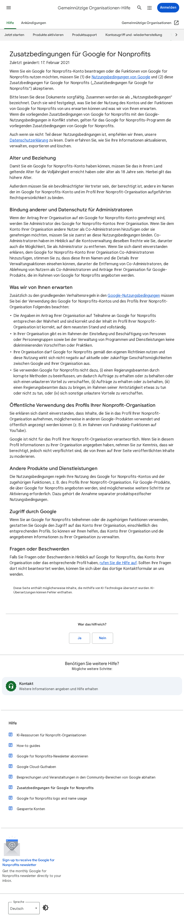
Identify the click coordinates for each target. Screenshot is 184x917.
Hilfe (10, 23)
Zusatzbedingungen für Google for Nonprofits (55, 788)
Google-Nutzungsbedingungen (134, 295)
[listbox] (24, 908)
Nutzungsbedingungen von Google (121, 77)
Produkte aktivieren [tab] (48, 35)
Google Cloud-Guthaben (36, 767)
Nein (102, 638)
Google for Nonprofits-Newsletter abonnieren (52, 756)
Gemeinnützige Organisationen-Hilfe (94, 8)
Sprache (18, 902)
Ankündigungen (33, 23)
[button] (8, 7)
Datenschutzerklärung (29, 140)
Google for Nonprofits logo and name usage (52, 798)
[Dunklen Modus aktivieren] (45, 907)
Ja (79, 638)
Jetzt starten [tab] (14, 35)
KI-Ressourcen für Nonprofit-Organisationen (51, 735)
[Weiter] (174, 35)
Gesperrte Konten (31, 809)
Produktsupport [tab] (84, 35)
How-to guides (28, 746)
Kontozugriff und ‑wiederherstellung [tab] (133, 35)
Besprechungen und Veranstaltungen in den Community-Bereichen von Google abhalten (86, 777)
